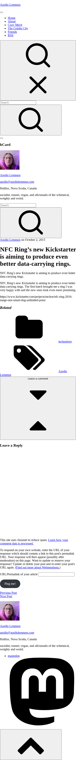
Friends (12, 31)
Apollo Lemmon (10, 4)
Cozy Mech (15, 25)
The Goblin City (18, 28)
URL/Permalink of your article (19, 574)
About (12, 21)
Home (11, 18)
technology (65, 341)
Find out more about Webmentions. (37, 567)
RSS (10, 35)
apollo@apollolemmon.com (17, 181)
